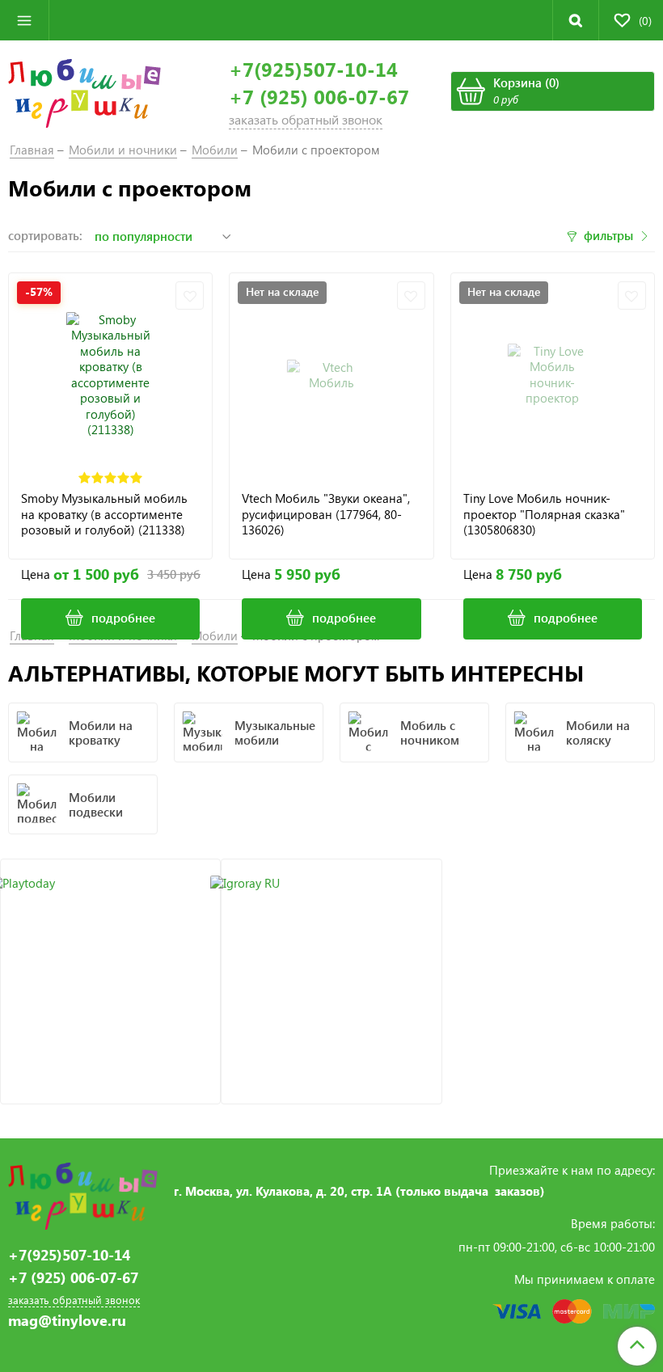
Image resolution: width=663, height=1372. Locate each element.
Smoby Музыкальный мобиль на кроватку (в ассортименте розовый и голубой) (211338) (104, 514)
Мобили (215, 149)
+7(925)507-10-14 (313, 69)
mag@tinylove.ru (67, 1320)
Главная (32, 149)
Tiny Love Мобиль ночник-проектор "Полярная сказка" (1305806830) (544, 514)
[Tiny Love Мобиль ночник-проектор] (552, 374)
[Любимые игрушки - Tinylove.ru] (84, 91)
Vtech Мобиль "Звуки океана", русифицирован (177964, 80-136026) (326, 514)
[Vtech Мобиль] (331, 374)
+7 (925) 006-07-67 (319, 96)
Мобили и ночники (123, 149)
